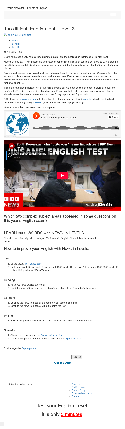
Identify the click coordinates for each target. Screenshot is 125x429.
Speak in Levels (74, 338)
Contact (75, 396)
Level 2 (16, 43)
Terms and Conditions (82, 393)
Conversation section (51, 335)
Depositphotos (28, 348)
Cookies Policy (79, 387)
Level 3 (16, 47)
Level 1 (16, 40)
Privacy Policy (78, 390)
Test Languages (33, 263)
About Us (76, 383)
